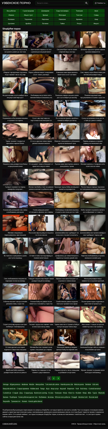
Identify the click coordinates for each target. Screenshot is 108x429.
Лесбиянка (42, 397)
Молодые (62, 15)
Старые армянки (23, 389)
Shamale (101, 393)
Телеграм (79, 11)
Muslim (31, 384)
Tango (42, 389)
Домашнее (45, 11)
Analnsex (25, 384)
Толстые (79, 15)
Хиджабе (6, 401)
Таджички (28, 19)
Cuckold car (7, 393)
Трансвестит (16, 401)
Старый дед (28, 393)
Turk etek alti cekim (52, 384)
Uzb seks (95, 384)
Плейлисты (101, 3)
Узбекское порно (16, 3)
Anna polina (40, 384)
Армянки (79, 19)
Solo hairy (83, 389)
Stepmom (70, 389)
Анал (96, 11)
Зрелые (45, 15)
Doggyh (74, 397)
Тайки (62, 23)
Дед (21, 393)
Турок (94, 393)
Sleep (85, 393)
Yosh (77, 389)
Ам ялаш (51, 397)
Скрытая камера (62, 11)
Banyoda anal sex (9, 389)
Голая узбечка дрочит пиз (27, 397)
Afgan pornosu (15, 384)
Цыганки (11, 23)
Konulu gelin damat (35, 401)
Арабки (28, 23)
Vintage (6, 384)
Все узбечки (11, 11)
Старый (15, 393)
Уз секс (50, 393)
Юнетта (71, 393)
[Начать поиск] (86, 3)
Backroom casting (40, 393)
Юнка (65, 393)
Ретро (79, 23)
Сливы (96, 15)
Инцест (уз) (28, 15)
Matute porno (79, 384)
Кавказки (62, 19)
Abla (89, 393)
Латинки (45, 23)
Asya (47, 389)
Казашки (11, 19)
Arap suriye (55, 389)
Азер (96, 19)
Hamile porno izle (67, 384)
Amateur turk (83, 397)
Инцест (96, 23)
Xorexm (24, 401)
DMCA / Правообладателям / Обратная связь (88, 424)
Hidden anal (34, 389)
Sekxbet (88, 384)
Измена (11, 15)
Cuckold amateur (95, 389)
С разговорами (28, 11)
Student (78, 393)
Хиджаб (63, 389)
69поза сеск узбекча (62, 397)
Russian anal (93, 397)
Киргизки (45, 19)
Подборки (13, 397)
